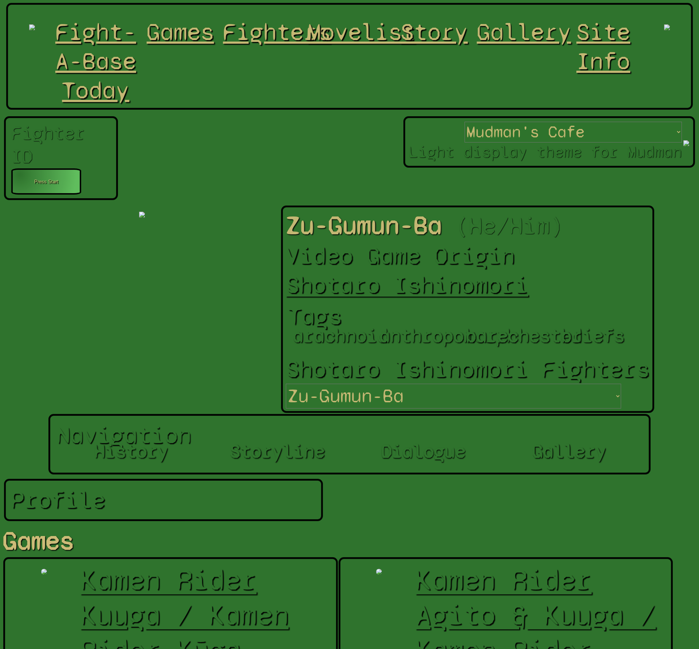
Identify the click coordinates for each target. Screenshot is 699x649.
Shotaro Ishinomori (407, 285)
